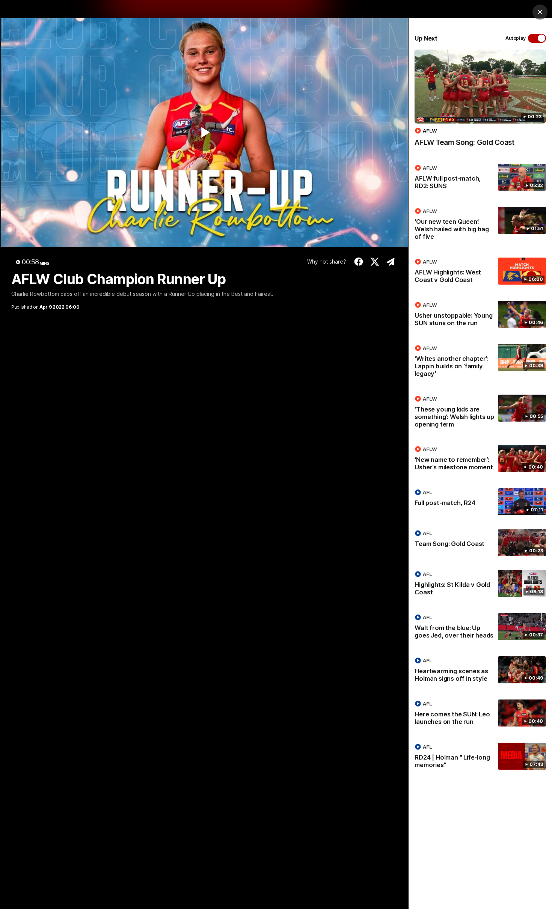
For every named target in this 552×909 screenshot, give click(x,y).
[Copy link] (391, 262)
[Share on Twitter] (374, 262)
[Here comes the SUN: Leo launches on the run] (480, 714)
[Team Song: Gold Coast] (480, 543)
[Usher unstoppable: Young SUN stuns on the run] (480, 315)
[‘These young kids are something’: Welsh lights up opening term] (480, 413)
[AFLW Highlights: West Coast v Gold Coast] (480, 272)
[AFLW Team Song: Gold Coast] (480, 102)
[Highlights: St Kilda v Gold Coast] (480, 584)
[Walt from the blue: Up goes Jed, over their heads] (480, 628)
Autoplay (515, 38)
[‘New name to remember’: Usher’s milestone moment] (480, 459)
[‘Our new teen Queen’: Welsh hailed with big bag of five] (480, 225)
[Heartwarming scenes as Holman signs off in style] (480, 671)
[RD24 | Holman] (480, 757)
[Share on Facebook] (359, 262)
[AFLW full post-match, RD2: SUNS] (480, 178)
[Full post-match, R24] (480, 502)
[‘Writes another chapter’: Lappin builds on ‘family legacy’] (480, 362)
